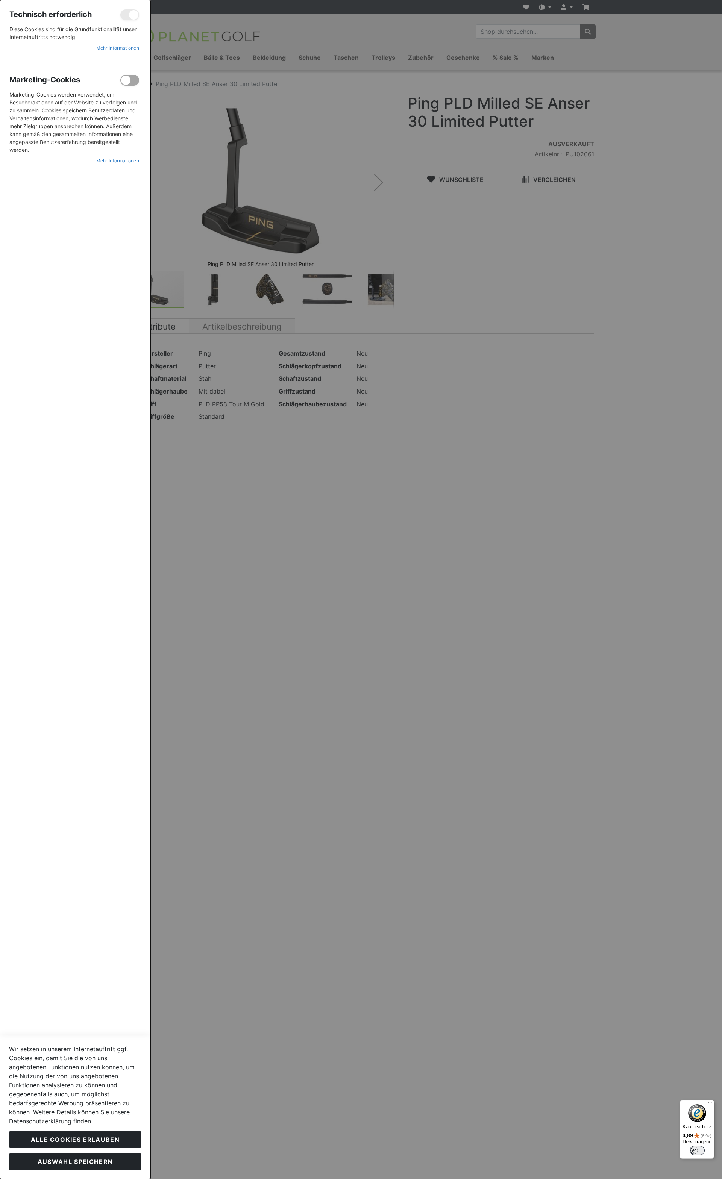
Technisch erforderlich (129, 14)
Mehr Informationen (117, 48)
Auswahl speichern (75, 1161)
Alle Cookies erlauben (75, 1139)
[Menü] (709, 1104)
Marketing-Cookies (129, 80)
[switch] (697, 1150)
